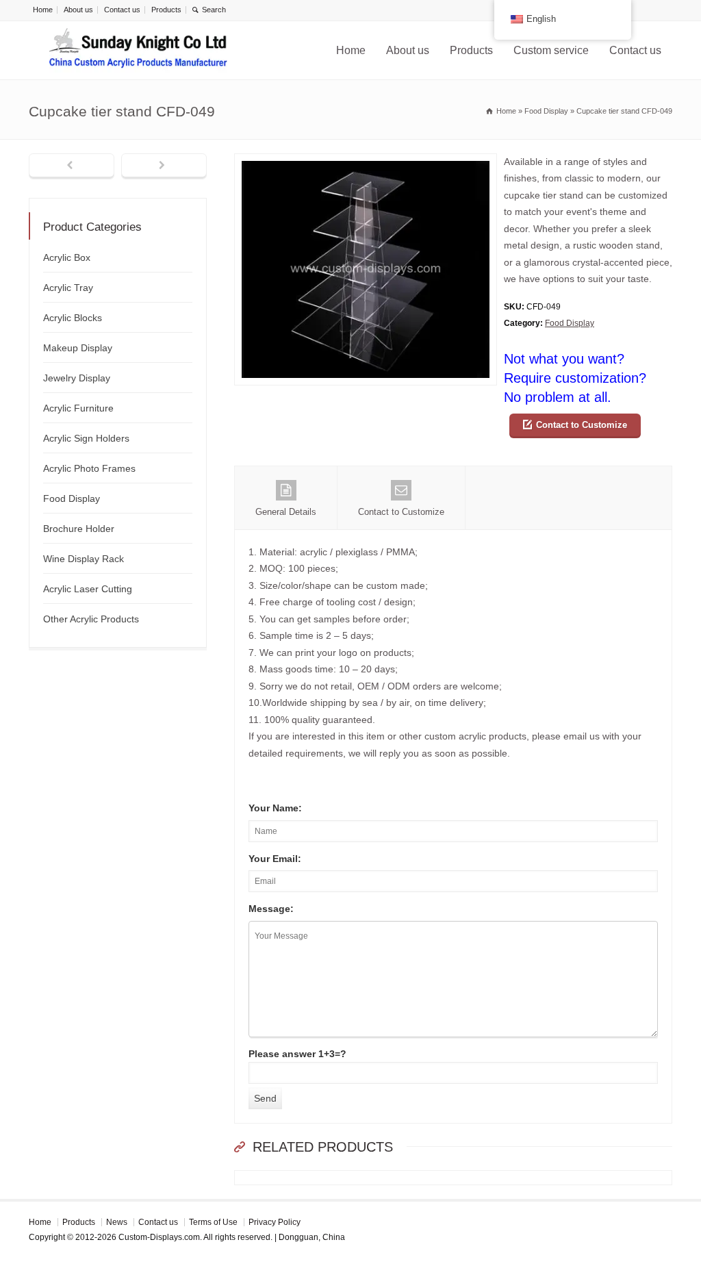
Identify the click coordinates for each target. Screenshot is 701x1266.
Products (166, 9)
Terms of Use (213, 1222)
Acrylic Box (66, 257)
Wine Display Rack (83, 558)
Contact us (122, 9)
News (116, 1222)
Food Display (569, 323)
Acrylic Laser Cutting (87, 588)
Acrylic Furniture (78, 408)
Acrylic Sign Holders (86, 438)
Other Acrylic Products (91, 618)
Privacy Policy (274, 1222)
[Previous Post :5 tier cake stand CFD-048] (71, 166)
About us (78, 9)
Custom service (551, 50)
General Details (285, 512)
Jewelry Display (76, 377)
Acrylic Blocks (72, 317)
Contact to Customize (581, 425)
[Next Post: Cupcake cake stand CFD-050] (164, 166)
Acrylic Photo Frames (89, 468)
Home (43, 9)
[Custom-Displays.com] (138, 50)
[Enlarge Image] (365, 162)
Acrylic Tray (68, 287)
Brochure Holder (78, 528)
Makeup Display (77, 347)
